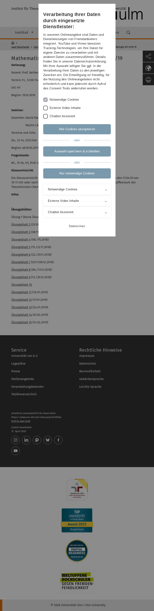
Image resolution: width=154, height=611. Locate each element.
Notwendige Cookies (64, 99)
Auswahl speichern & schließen (77, 151)
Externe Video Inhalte (65, 108)
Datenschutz (77, 226)
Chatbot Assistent (62, 116)
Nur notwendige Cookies (77, 173)
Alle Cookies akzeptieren (77, 129)
